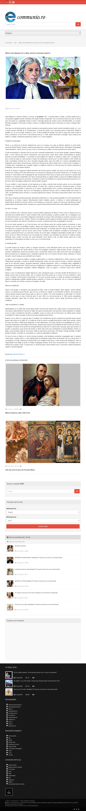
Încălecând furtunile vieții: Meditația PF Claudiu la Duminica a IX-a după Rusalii (37, 569)
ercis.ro (10, 724)
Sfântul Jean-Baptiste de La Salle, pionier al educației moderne (27, 53)
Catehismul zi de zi (13, 744)
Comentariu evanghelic (15, 748)
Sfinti (9, 773)
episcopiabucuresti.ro (14, 707)
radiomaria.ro (12, 726)
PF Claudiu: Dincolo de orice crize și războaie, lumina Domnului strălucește (36, 593)
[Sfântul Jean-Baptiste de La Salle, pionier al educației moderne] (43, 78)
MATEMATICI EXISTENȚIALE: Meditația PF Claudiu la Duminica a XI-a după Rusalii (38, 557)
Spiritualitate (12, 775)
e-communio (8, 42)
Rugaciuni (11, 780)
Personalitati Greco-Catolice (16, 784)
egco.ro (10, 709)
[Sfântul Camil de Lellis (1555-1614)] (43, 384)
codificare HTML (23, 805)
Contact (10, 755)
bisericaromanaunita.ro (15, 705)
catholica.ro (11, 719)
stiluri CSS (16, 805)
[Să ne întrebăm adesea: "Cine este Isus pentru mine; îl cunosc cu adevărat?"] (10, 675)
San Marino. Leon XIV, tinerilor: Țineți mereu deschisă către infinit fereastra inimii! (37, 681)
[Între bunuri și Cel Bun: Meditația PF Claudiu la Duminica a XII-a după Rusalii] (11, 607)
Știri (15, 42)
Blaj (9, 777)
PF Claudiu (11, 769)
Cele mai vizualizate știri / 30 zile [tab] (19, 537)
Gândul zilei (11, 742)
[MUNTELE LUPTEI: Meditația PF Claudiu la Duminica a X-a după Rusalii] (11, 583)
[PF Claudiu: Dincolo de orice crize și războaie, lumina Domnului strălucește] (11, 595)
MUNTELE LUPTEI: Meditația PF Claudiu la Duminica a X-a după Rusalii (35, 581)
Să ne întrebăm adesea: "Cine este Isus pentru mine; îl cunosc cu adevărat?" (35, 672)
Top (8, 793)
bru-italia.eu (11, 715)
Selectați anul (11, 517)
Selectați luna (11, 508)
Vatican (10, 782)
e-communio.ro (14, 801)
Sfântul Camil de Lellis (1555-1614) (17, 413)
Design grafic (10, 805)
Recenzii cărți (12, 746)
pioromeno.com (12, 713)
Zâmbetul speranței (20, 546)
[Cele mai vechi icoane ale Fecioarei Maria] (43, 442)
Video (10, 750)
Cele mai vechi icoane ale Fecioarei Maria (20, 470)
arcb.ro (10, 721)
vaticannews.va (12, 717)
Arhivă (10, 740)
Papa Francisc (12, 765)
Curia (10, 753)
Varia (9, 771)
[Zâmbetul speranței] (11, 548)
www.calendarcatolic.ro (17, 354)
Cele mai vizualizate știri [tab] (16, 541)
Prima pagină (12, 736)
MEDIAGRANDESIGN (32, 805)
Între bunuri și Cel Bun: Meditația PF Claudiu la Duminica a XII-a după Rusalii (37, 604)
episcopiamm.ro (13, 711)
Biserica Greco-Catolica (15, 767)
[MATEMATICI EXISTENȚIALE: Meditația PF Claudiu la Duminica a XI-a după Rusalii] (11, 560)
